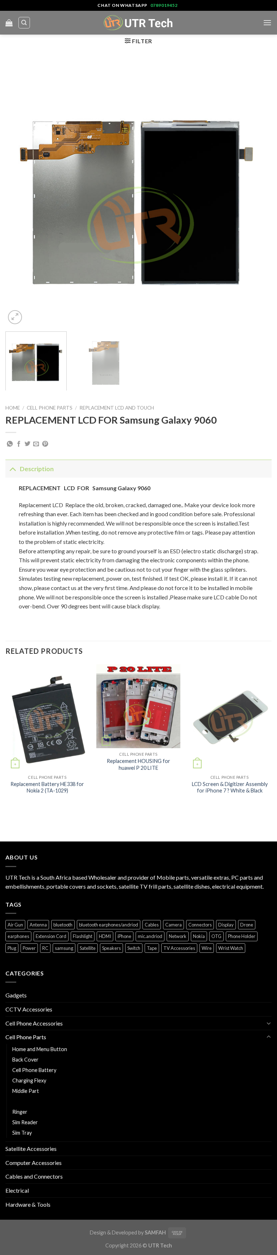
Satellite (88, 948)
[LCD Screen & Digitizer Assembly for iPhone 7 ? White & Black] (230, 717)
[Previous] (19, 193)
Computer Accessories (33, 1162)
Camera (173, 925)
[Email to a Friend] (36, 444)
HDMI (105, 936)
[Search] (24, 22)
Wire (207, 948)
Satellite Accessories (31, 1148)
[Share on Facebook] (19, 444)
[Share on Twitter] (27, 444)
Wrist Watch (230, 948)
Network (177, 936)
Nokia (199, 936)
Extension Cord (51, 936)
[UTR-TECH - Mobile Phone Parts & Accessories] (138, 22)
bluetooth (62, 925)
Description (37, 469)
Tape (152, 948)
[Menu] (267, 22)
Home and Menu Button (39, 1049)
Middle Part (25, 1091)
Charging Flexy (29, 1080)
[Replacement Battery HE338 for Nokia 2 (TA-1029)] (47, 717)
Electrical (17, 1190)
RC (45, 948)
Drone (246, 925)
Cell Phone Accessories (34, 1023)
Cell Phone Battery (34, 1070)
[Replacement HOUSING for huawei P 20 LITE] (138, 706)
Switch (133, 948)
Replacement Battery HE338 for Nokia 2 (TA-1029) (47, 787)
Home (12, 408)
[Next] (257, 193)
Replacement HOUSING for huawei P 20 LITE (138, 764)
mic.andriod (150, 936)
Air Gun (15, 925)
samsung (64, 948)
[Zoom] (15, 317)
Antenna (38, 925)
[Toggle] (12, 469)
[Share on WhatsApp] (10, 444)
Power (29, 948)
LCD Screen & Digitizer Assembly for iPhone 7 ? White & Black (230, 787)
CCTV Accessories (28, 1009)
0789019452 (164, 5)
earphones (18, 936)
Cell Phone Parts (49, 408)
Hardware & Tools (27, 1204)
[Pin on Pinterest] (45, 444)
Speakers (111, 948)
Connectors (200, 925)
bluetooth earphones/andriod (108, 925)
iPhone (124, 936)
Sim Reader (25, 1122)
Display (226, 925)
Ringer (19, 1112)
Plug (12, 948)
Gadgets (16, 995)
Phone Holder (241, 936)
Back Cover (25, 1060)
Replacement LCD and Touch (116, 408)
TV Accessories (179, 948)
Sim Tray (22, 1133)
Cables (152, 925)
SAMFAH (155, 1232)
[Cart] (9, 23)
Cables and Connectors (34, 1176)
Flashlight (82, 936)
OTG (216, 936)
